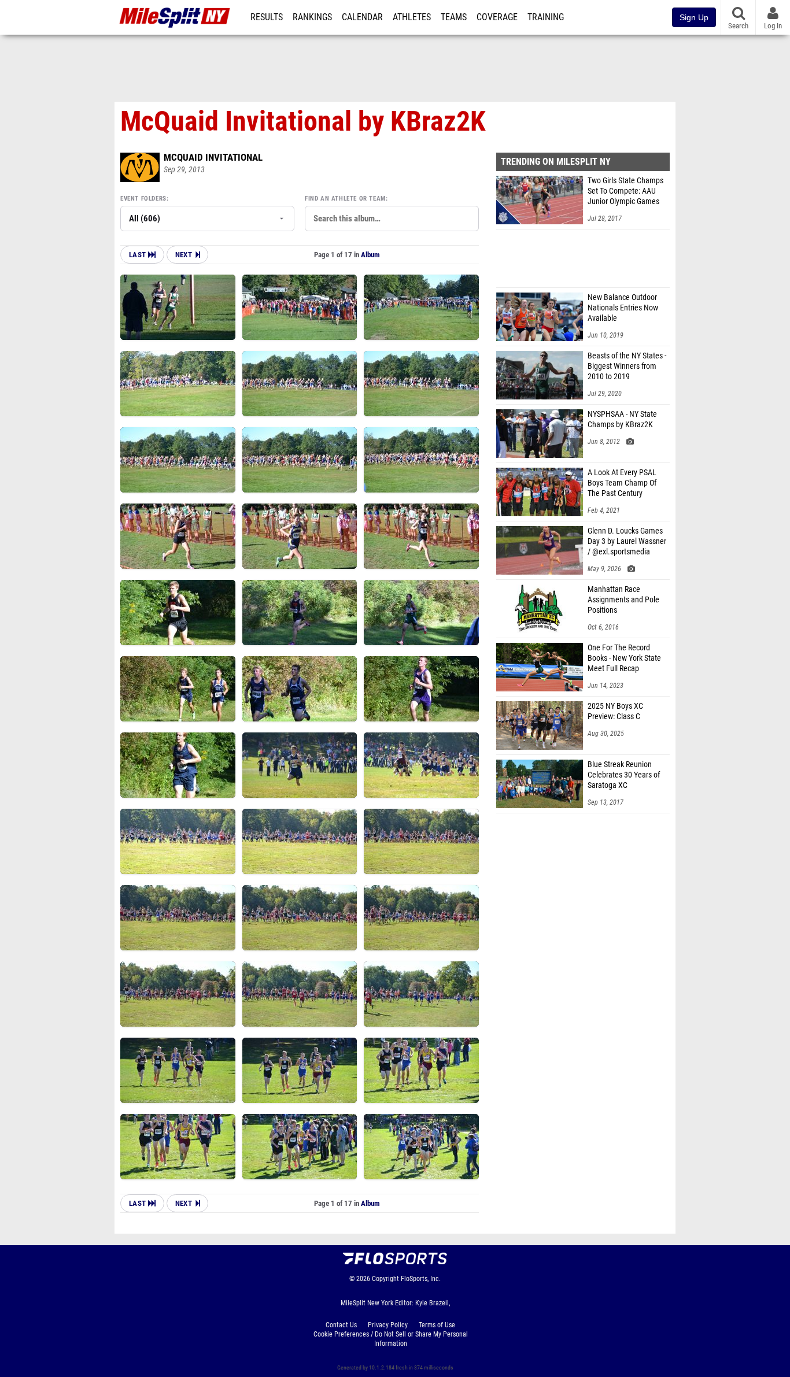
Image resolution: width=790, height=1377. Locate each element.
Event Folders (143, 198)
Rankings (312, 17)
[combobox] (392, 218)
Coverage (497, 17)
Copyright (385, 1279)
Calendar (362, 17)
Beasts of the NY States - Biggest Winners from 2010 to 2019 (627, 366)
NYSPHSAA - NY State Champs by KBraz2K (622, 419)
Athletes (412, 17)
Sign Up (694, 17)
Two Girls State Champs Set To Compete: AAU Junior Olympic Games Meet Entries (625, 191)
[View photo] (177, 307)
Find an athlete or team (345, 198)
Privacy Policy (388, 1325)
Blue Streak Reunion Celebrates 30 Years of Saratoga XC (624, 775)
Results (266, 17)
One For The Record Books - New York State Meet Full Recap (624, 658)
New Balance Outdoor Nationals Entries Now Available (623, 308)
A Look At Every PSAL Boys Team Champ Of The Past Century (622, 483)
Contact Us (341, 1325)
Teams (454, 17)
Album (370, 254)
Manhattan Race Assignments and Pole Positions (623, 599)
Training (545, 17)
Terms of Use (437, 1325)
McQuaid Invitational (213, 157)
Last (138, 254)
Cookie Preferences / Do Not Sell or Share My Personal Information (390, 1339)
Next (183, 254)
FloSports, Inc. (421, 1279)
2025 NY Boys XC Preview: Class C (615, 711)
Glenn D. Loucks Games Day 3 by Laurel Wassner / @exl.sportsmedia (627, 541)
